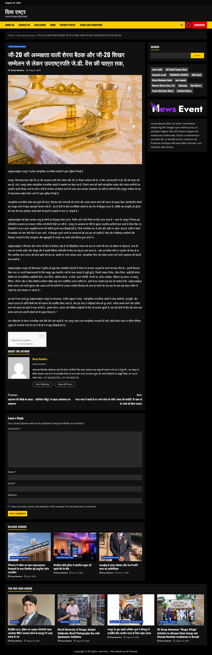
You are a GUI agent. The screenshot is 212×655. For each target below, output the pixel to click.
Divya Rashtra (17, 70)
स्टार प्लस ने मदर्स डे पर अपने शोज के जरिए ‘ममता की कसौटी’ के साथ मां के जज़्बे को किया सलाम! (108, 399)
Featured (125, 622)
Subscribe (199, 25)
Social (173, 622)
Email (12, 483)
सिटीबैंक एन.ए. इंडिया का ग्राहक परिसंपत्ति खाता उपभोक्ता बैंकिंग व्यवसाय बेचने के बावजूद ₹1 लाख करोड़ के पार (30, 632)
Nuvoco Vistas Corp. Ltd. (163, 85)
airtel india (157, 69)
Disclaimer (40, 25)
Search (155, 47)
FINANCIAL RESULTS (179, 75)
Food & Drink (136, 622)
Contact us (24, 25)
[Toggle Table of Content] (40, 335)
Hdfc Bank (196, 75)
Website (12, 495)
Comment (14, 428)
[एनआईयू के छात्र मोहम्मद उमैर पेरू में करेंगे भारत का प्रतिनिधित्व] (120, 547)
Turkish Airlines (184, 91)
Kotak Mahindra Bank (162, 80)
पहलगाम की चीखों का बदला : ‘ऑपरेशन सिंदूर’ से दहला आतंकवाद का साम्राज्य (39, 399)
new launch (181, 80)
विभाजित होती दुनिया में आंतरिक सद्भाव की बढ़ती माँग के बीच (72, 567)
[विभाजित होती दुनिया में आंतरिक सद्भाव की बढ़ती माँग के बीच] (75, 547)
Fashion (75, 622)
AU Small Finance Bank (176, 69)
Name (12, 472)
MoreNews (116, 651)
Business (15, 622)
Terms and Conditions (91, 25)
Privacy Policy (67, 25)
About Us (9, 25)
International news (17, 46)
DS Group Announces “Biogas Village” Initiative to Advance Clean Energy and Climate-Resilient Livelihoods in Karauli (178, 632)
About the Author (21, 340)
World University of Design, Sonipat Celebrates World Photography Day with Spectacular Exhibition (79, 632)
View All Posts (65, 384)
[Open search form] (182, 25)
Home (53, 25)
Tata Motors (196, 85)
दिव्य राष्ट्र (15, 11)
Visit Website (42, 384)
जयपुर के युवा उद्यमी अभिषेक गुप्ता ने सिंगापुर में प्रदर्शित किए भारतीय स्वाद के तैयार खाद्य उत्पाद (129, 631)
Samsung (183, 85)
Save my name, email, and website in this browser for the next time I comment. (53, 506)
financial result (159, 75)
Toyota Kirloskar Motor (162, 91)
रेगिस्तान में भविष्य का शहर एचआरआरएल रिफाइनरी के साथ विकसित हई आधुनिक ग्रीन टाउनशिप (28, 568)
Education (65, 622)
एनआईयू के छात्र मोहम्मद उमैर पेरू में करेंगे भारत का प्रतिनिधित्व (118, 567)
